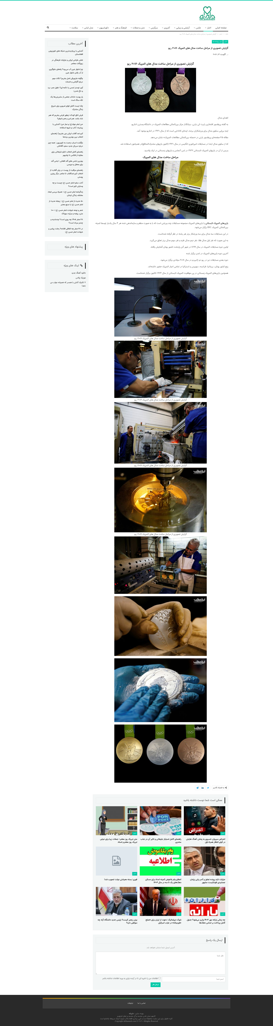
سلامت (75, 28)
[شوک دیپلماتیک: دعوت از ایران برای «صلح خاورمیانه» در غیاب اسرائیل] (160, 901)
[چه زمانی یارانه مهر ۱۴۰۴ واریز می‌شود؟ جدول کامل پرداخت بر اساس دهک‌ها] (204, 901)
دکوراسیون (104, 28)
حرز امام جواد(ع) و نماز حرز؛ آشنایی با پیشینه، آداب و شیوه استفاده (68, 126)
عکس (198, 28)
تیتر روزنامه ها (217, 41)
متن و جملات (139, 28)
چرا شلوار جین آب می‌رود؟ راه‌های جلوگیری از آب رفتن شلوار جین (66, 71)
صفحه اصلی (221, 28)
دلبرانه (131, 1013)
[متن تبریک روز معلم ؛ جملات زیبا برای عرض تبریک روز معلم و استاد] (116, 820)
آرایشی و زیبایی (183, 28)
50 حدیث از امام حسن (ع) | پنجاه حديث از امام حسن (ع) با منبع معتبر (66, 203)
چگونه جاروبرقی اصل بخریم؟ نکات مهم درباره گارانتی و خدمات (67, 80)
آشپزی (167, 28)
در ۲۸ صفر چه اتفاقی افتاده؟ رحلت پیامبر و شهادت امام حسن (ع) (65, 230)
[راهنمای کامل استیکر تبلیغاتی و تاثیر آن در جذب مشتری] (160, 820)
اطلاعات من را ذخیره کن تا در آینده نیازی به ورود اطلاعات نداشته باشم (130, 978)
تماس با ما (141, 1003)
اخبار (209, 28)
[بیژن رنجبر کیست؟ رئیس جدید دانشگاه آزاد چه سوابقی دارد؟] (116, 901)
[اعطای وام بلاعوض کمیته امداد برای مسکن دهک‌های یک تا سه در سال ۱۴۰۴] (160, 861)
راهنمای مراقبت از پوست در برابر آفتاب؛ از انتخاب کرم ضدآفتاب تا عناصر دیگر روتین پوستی (66, 174)
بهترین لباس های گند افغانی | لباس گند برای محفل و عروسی (67, 163)
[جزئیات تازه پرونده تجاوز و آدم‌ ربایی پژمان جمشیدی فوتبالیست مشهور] (204, 861)
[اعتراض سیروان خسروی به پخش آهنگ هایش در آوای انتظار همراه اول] (204, 820)
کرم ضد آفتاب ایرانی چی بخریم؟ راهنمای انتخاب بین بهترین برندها (67, 135)
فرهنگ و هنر (121, 28)
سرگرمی (154, 28)
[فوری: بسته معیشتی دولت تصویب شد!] (116, 861)
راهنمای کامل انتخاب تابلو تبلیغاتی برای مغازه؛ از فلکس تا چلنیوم (67, 153)
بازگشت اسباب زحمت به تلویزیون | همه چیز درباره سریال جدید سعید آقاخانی (65, 144)
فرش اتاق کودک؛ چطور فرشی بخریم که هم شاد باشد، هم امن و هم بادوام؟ (66, 117)
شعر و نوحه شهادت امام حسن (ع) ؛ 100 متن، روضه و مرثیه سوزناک (67, 212)
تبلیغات (130, 1003)
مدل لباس (88, 28)
